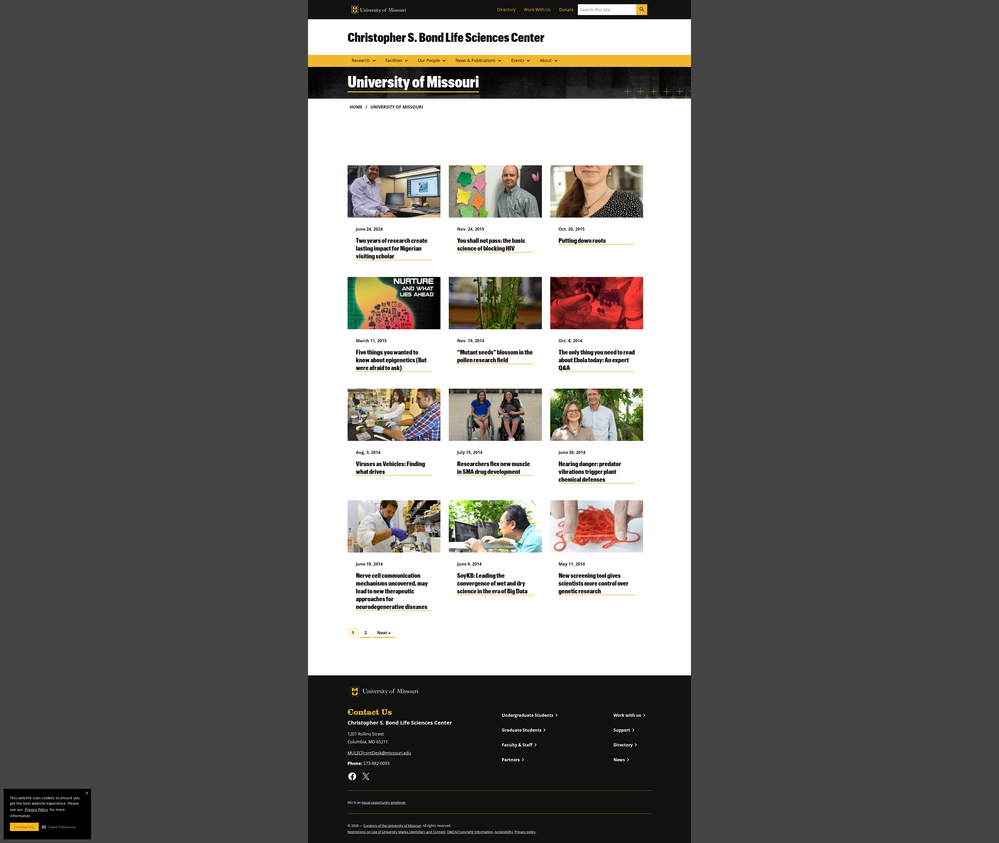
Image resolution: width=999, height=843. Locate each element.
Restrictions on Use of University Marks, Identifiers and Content (397, 831)
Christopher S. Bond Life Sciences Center (446, 37)
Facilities (397, 61)
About (549, 61)
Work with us (630, 715)
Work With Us (537, 9)
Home (356, 107)
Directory (506, 9)
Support (624, 730)
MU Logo (354, 10)
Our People (432, 61)
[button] (59, 827)
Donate (566, 9)
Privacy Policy (36, 809)
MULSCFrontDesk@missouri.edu (379, 753)
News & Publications (479, 61)
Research (364, 61)
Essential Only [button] (24, 827)
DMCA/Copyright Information (470, 831)
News (622, 760)
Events (521, 61)
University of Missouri (383, 10)
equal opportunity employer (384, 802)
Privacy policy (525, 831)
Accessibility (504, 831)
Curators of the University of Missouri (392, 825)
